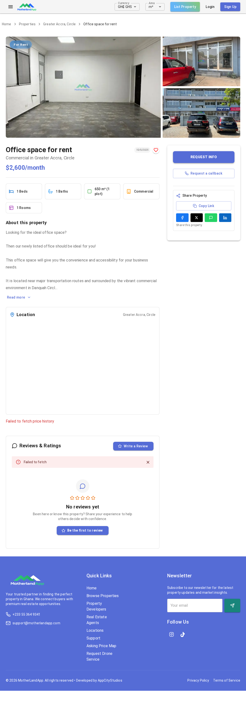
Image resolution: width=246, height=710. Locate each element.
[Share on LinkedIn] (225, 217)
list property (185, 7)
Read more (16, 297)
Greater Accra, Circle (59, 24)
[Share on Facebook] (182, 217)
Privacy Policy (198, 680)
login (210, 7)
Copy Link (206, 206)
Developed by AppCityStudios (99, 680)
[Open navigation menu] (10, 7)
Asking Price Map (101, 646)
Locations (95, 630)
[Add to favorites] (156, 150)
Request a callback (206, 173)
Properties (27, 24)
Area (151, 3)
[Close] (148, 462)
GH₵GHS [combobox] (125, 7)
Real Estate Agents (96, 620)
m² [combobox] (151, 7)
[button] (203, 157)
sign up (230, 7)
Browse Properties (102, 595)
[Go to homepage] (26, 7)
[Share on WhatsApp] (211, 217)
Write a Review (136, 446)
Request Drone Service (99, 656)
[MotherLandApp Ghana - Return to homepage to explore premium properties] (27, 581)
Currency (123, 3)
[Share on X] (197, 217)
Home (6, 24)
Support (93, 638)
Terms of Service (226, 680)
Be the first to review (85, 530)
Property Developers (96, 606)
